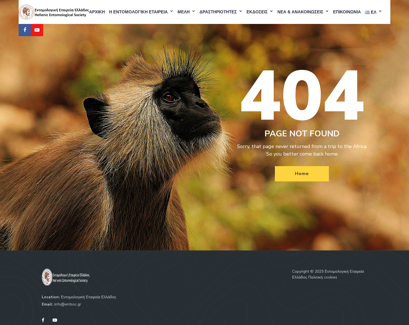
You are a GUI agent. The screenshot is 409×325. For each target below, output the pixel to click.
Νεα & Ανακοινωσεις (300, 12)
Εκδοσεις (257, 12)
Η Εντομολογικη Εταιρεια (138, 12)
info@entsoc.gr (67, 304)
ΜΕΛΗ (184, 12)
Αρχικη (97, 12)
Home (302, 174)
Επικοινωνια (347, 12)
